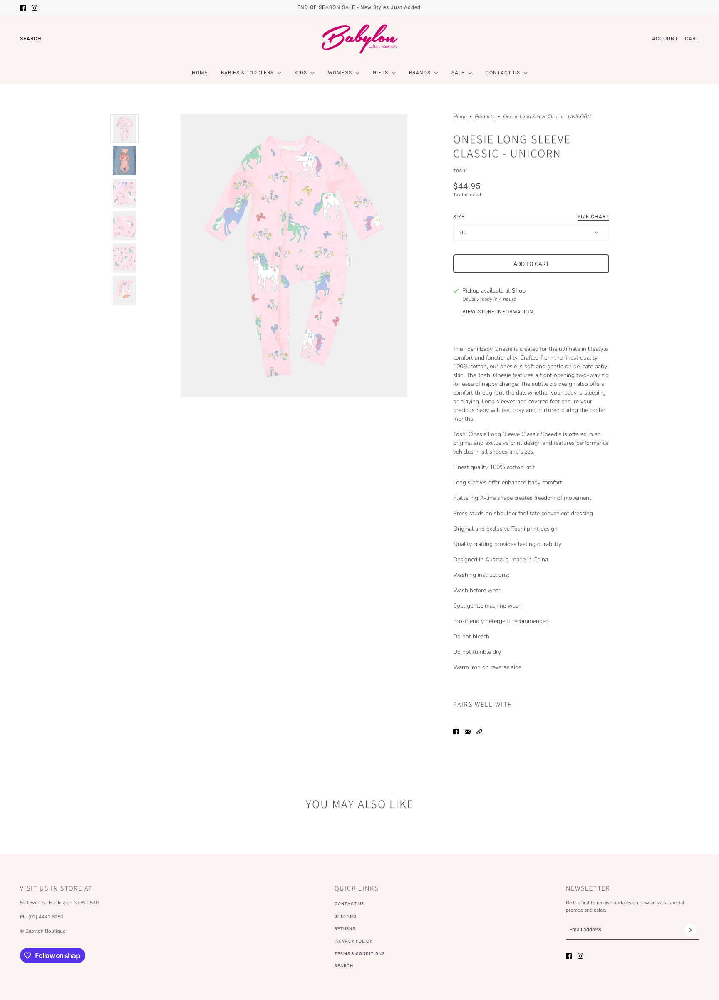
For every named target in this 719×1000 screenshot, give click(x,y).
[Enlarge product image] (294, 255)
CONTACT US (349, 903)
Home (459, 117)
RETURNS (345, 928)
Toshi (460, 171)
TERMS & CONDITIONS (360, 953)
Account (665, 39)
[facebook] (22, 7)
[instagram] (34, 7)
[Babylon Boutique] (359, 38)
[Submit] (690, 930)
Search (31, 39)
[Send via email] (467, 731)
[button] (479, 731)
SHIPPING (346, 916)
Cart (692, 39)
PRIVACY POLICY (353, 941)
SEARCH (344, 965)
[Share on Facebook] (456, 731)
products (485, 117)
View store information (497, 312)
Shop (519, 291)
